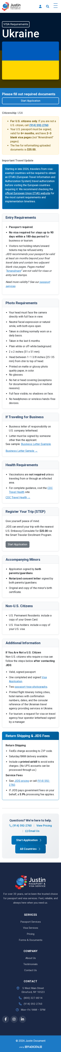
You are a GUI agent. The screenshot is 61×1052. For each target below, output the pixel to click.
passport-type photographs (31, 686)
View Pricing (44, 825)
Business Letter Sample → (22, 450)
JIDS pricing (21, 780)
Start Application (30, 100)
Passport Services (30, 921)
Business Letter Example (36, 444)
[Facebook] (5, 1019)
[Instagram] (14, 1019)
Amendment (13, 270)
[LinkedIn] (22, 1019)
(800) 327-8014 (33, 997)
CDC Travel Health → (18, 497)
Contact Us (30, 970)
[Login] (40, 6)
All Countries (28, 849)
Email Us (34, 831)
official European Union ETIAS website (27, 193)
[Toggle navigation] (55, 6)
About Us (30, 958)
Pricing (30, 933)
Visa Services (30, 927)
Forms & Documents (30, 940)
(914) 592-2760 (22, 825)
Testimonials (30, 964)
